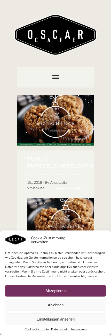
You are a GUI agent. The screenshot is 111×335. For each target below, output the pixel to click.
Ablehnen (56, 305)
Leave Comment (70, 188)
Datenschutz (60, 329)
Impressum (78, 329)
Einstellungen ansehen (56, 319)
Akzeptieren (55, 291)
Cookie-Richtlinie (37, 329)
